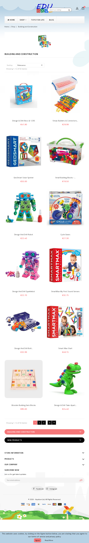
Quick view (20, 112)
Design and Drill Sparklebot (23, 291)
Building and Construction (21, 431)
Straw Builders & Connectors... (65, 120)
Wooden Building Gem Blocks (23, 405)
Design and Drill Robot (23, 234)
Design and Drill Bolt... (23, 348)
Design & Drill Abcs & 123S (23, 120)
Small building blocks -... (65, 177)
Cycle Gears (65, 234)
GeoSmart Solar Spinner (24, 177)
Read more (49, 540)
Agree (37, 540)
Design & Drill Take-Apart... (65, 405)
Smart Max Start (65, 348)
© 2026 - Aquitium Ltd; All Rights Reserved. (44, 499)
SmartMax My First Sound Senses (65, 291)
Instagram (53, 489)
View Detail (27, 112)
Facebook (40, 489)
